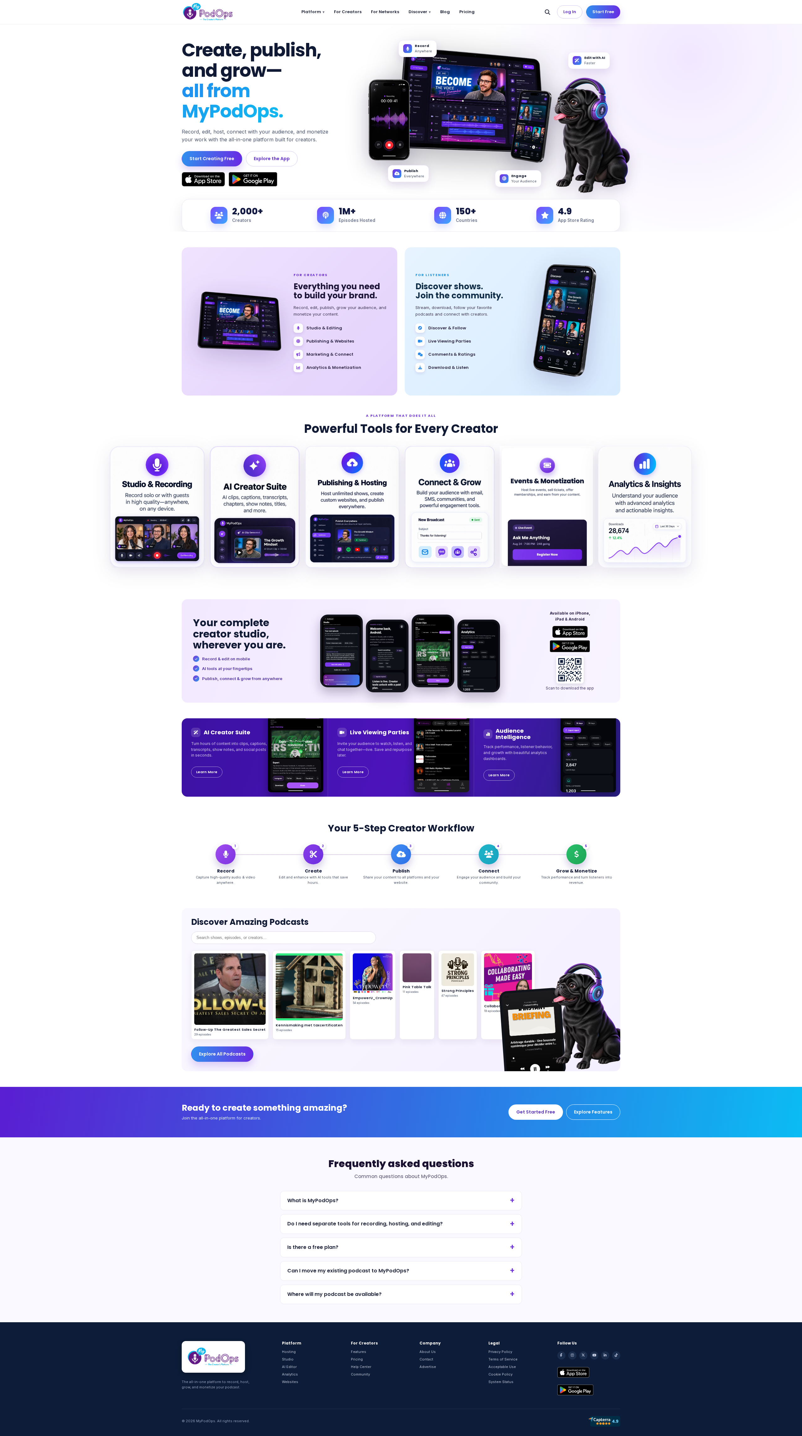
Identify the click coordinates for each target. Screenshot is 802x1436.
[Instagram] (572, 1355)
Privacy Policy (500, 1352)
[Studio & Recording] (157, 507)
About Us (427, 1352)
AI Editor (289, 1367)
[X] (583, 1355)
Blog (445, 12)
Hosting (289, 1352)
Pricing (467, 12)
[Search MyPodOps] (547, 11)
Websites (290, 1382)
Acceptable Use (502, 1367)
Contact (426, 1359)
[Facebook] (561, 1355)
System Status (500, 1382)
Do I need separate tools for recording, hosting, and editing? (365, 1223)
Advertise (427, 1367)
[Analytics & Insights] (644, 507)
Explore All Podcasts (222, 1054)
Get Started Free (535, 1112)
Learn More (206, 771)
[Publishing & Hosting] (352, 507)
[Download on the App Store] (203, 179)
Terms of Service (503, 1359)
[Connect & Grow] (449, 507)
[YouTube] (594, 1355)
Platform (311, 12)
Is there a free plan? (312, 1247)
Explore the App (272, 158)
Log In (569, 12)
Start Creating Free (212, 158)
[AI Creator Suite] (254, 507)
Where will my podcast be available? (334, 1294)
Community (360, 1374)
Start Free (603, 12)
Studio (288, 1359)
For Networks (385, 12)
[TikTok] (616, 1355)
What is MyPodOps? (312, 1200)
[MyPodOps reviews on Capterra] (604, 1421)
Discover (418, 12)
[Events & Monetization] (547, 507)
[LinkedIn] (605, 1355)
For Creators (348, 12)
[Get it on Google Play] (253, 179)
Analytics (290, 1374)
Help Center (361, 1367)
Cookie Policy (500, 1374)
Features (358, 1352)
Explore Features (593, 1112)
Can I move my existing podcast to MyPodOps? (348, 1270)
